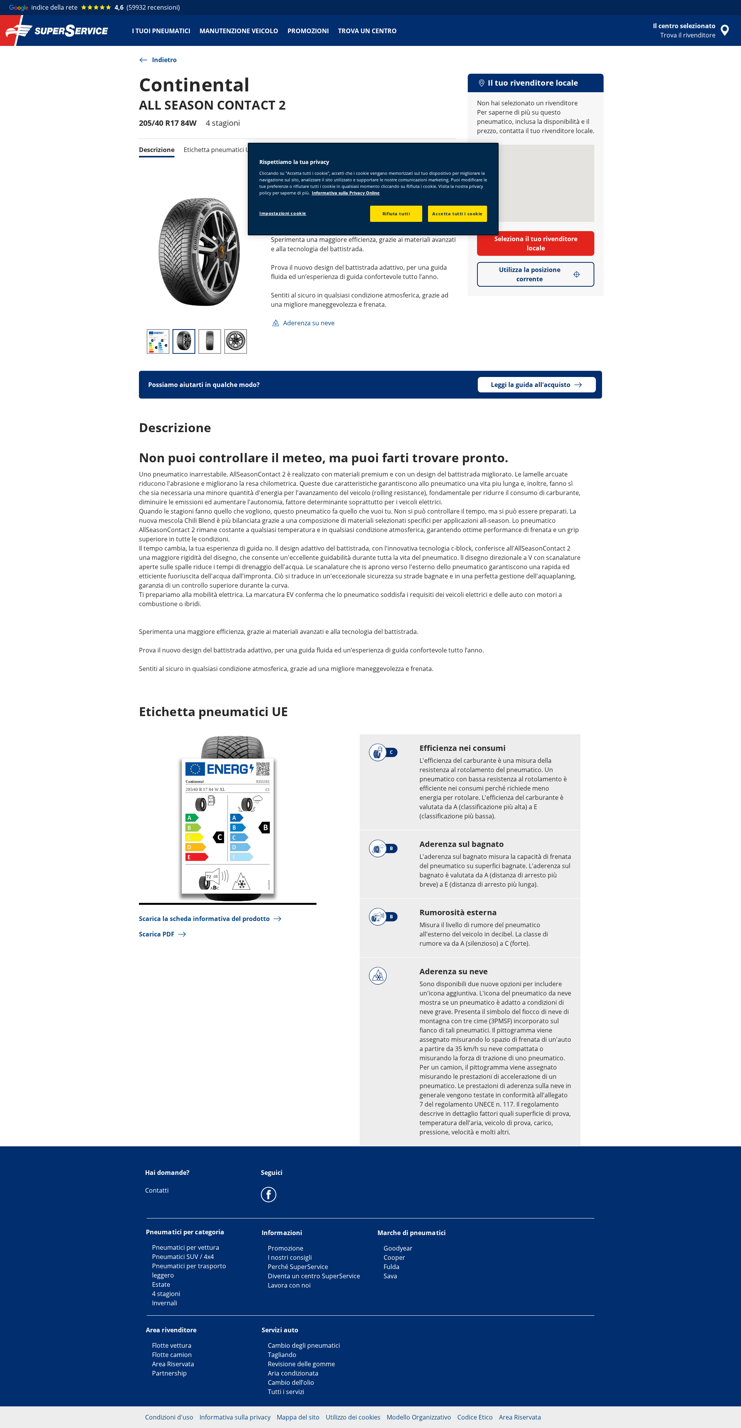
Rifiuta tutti (396, 213)
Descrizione (156, 149)
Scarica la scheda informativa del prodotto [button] (204, 918)
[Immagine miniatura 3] (209, 341)
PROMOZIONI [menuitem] (308, 31)
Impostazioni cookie (282, 213)
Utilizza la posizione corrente (529, 274)
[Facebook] (268, 1194)
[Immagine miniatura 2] (184, 341)
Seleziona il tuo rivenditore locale (535, 243)
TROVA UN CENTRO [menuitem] (367, 31)
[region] (373, 189)
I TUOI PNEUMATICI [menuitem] (161, 31)
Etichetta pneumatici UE (219, 149)
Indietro (164, 60)
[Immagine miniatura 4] (235, 341)
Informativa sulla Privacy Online (346, 193)
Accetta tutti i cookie (457, 213)
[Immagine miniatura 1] (158, 341)
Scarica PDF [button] (156, 934)
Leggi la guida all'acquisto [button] (530, 384)
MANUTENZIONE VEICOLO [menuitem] (239, 31)
